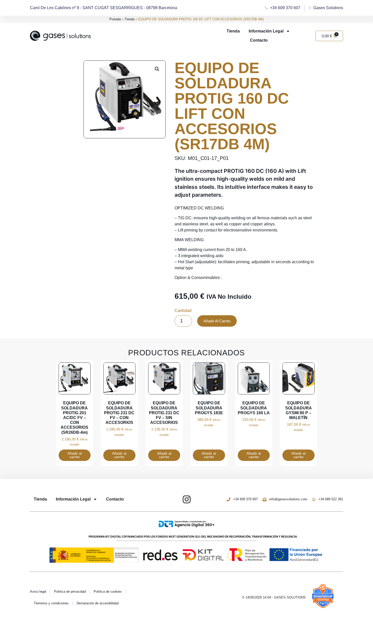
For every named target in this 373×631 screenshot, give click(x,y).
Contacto (259, 40)
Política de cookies (108, 591)
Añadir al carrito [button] (74, 455)
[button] (157, 69)
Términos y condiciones (51, 603)
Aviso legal (38, 591)
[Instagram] (186, 499)
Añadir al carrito (217, 321)
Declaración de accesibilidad (97, 603)
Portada (115, 19)
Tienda (129, 19)
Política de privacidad (70, 591)
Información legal (266, 31)
